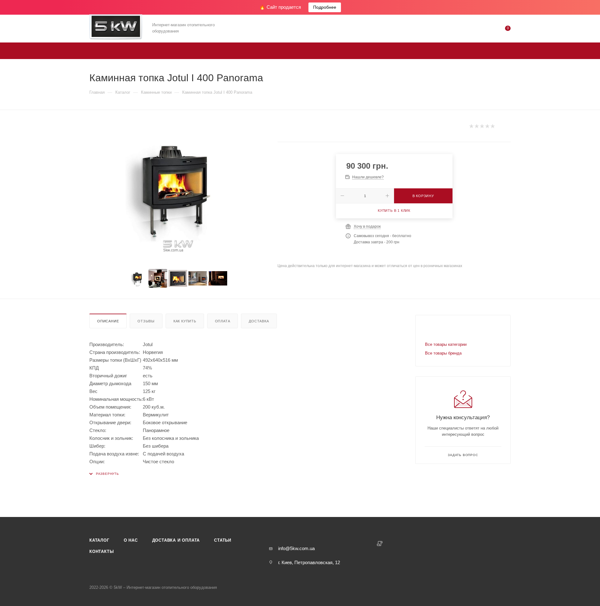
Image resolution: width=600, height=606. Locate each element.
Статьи (222, 540)
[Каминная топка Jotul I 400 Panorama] (178, 190)
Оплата (222, 321)
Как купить (184, 321)
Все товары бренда (443, 353)
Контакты (101, 551)
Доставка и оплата (176, 540)
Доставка (259, 321)
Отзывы (146, 321)
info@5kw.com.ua (296, 548)
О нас (131, 540)
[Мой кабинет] (482, 29)
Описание (108, 321)
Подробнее (324, 7)
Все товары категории (446, 344)
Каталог (99, 540)
